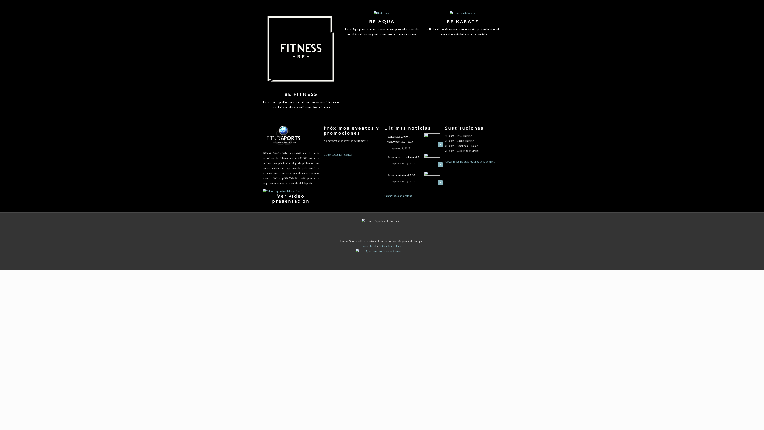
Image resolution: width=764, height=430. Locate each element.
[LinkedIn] (395, 263)
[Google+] (368, 263)
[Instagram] (401, 263)
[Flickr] (390, 263)
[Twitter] (374, 263)
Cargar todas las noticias (398, 195)
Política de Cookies (390, 246)
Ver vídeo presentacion (291, 198)
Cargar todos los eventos (338, 154)
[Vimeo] (379, 263)
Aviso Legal (369, 246)
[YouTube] (385, 263)
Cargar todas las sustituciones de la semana (470, 161)
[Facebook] (363, 263)
